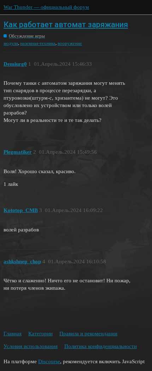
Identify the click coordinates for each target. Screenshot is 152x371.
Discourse (49, 361)
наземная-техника (37, 43)
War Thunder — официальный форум (46, 7)
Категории (40, 333)
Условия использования (31, 346)
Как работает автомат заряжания (66, 24)
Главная (13, 333)
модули (11, 43)
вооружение (70, 43)
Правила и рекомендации (88, 333)
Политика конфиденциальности (100, 346)
